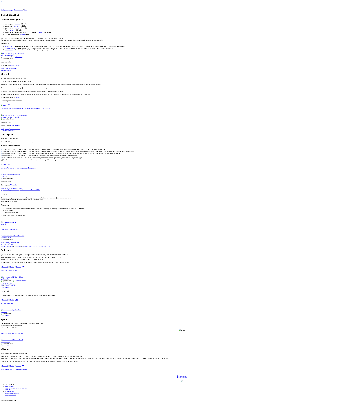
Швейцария (9, 190)
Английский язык (20, 281)
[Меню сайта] (182, 381)
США (7, 345)
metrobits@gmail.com (11, 68)
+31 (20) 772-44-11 (10, 244)
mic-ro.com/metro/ (7, 55)
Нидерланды (9, 246)
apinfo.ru (4, 312)
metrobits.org (18, 57)
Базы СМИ (8, 389)
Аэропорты (24, 168)
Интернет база (9, 391)
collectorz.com (6, 238)
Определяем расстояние (15, 108)
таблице (17, 97)
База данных (46, 108)
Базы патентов (9, 386)
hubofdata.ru (8, 46)
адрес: (3, 130)
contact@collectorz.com (12, 243)
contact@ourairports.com (12, 129)
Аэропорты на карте (13, 168)
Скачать (7, 229)
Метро (39, 108)
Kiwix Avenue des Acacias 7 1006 (30, 190)
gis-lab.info (5, 279)
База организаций (10, 395)
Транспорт (4, 108)
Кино (2, 270)
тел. (2, 244)
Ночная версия (182, 378)
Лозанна (16, 190)
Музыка (15, 270)
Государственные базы (12, 393)
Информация (18, 10)
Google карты (14, 65)
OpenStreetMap (15, 125)
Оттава (12, 130)
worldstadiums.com (10, 48)
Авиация (4, 168)
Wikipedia (13, 185)
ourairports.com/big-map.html (11, 117)
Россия (7, 287)
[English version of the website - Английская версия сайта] (1, 2)
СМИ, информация (7, 10)
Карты (11, 303)
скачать (17, 24)
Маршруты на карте (30, 108)
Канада (7, 130)
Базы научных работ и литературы (16, 388)
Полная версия (182, 376)
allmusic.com (5, 342)
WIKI (2, 229)
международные (6, 70)
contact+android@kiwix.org (13, 188)
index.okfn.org (9, 50)
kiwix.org (4, 176)
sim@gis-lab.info (10, 284)
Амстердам (17, 246)
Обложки (18, 369)
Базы (25, 10)
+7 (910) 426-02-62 (10, 285)
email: (2, 68)
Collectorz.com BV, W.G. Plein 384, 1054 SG (36, 246)
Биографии (24, 369)
